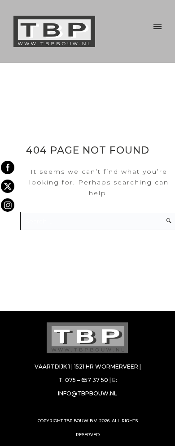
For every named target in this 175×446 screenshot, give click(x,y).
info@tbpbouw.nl (87, 393)
